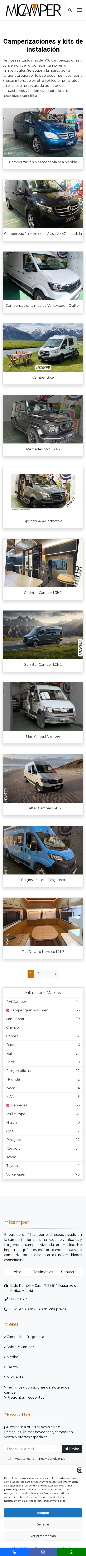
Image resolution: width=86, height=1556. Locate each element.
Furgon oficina (18, 1071)
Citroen (12, 1036)
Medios (12, 1357)
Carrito (12, 1367)
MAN (10, 1097)
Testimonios (43, 1272)
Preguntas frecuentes (25, 1397)
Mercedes (18, 1105)
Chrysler (13, 1028)
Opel (10, 1131)
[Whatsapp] (71, 1552)
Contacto (69, 1272)
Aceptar (43, 1513)
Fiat (9, 1053)
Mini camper (16, 1114)
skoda (11, 1157)
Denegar (43, 1524)
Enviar (73, 1449)
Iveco (10, 1088)
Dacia (10, 1045)
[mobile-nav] (79, 10)
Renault (13, 1148)
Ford (10, 1062)
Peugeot (13, 1140)
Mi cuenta (15, 1377)
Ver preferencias (43, 1536)
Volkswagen (16, 1174)
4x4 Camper (16, 1002)
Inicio (17, 1272)
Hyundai (13, 1079)
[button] (80, 1470)
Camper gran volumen (29, 1010)
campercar (15, 1019)
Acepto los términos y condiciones (40, 1459)
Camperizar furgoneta (25, 1337)
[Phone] (14, 1552)
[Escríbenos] (43, 1552)
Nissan (11, 1123)
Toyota (12, 1166)
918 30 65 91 (20, 1299)
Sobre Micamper (20, 1347)
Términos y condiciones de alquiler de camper (37, 1389)
